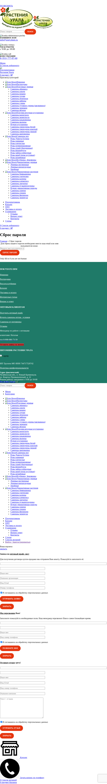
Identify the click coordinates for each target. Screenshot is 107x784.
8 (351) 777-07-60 (8, 58)
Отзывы (14, 214)
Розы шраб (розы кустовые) (22, 155)
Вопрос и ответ (7, 301)
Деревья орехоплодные (20, 167)
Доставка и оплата (8, 292)
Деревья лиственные (19, 164)
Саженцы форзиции (19, 195)
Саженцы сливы (17, 103)
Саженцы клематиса (19, 181)
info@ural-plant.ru (9, 40)
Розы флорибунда (18, 150)
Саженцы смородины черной (23, 131)
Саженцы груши (17, 96)
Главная (3, 241)
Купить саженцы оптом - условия (15, 317)
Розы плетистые (17, 143)
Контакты (14, 219)
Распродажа (5, 279)
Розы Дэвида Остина (19, 139)
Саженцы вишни (18, 94)
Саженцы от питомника (10, 322)
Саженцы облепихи (19, 98)
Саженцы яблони (18, 110)
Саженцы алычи (17, 91)
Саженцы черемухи (19, 198)
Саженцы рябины (18, 101)
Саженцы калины (18, 179)
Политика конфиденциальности (14, 368)
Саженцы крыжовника (20, 120)
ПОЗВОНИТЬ (6, 6)
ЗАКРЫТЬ (7, 606)
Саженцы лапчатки (19, 183)
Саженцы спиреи (18, 193)
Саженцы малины (18, 122)
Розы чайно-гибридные (20, 153)
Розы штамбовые (18, 157)
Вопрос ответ (16, 216)
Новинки (4, 275)
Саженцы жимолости (19, 117)
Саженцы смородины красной (23, 129)
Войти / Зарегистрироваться (17, 542)
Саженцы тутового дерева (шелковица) (27, 105)
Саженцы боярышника (20, 174)
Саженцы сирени (18, 190)
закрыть (3, 549)
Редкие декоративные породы (23, 188)
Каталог (3, 288)
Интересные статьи (8, 297)
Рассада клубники (8, 284)
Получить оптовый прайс (11, 313)
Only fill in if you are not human (13, 258)
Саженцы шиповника (20, 134)
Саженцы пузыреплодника (22, 186)
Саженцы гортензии (19, 176)
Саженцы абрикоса (18, 89)
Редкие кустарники (19, 124)
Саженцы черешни (18, 108)
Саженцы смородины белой (22, 127)
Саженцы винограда (19, 115)
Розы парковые (17, 141)
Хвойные (14, 169)
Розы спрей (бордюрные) (21, 148)
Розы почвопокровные (20, 146)
